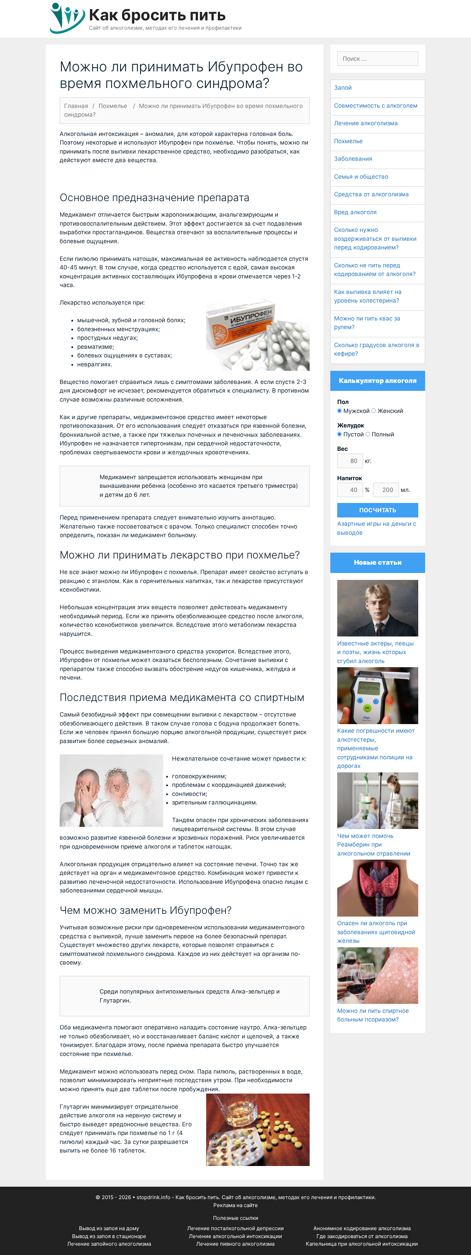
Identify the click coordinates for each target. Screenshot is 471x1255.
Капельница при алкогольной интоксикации (362, 1244)
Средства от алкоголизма (371, 194)
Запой (343, 87)
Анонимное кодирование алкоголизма (362, 1228)
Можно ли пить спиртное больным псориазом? (373, 1015)
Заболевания (353, 158)
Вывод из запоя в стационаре (109, 1236)
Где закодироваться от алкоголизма (362, 1236)
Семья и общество (361, 176)
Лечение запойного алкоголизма (109, 1244)
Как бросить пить (157, 14)
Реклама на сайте (235, 1205)
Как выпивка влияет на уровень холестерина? (368, 296)
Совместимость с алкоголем (376, 105)
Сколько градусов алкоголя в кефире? (377, 349)
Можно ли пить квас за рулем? (367, 323)
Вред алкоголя (355, 212)
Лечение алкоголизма (366, 123)
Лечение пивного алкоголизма (235, 1244)
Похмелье (348, 141)
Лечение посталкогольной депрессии (235, 1228)
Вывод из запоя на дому (109, 1228)
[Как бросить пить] (67, 18)
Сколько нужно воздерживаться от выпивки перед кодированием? (375, 238)
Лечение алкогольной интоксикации (235, 1236)
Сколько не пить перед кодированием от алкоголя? (375, 270)
